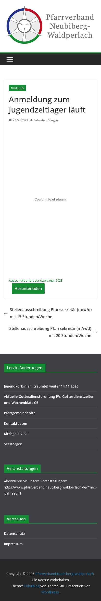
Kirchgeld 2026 (16, 433)
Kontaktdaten (15, 423)
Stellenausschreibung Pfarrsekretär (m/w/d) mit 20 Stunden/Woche (50, 332)
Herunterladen (28, 288)
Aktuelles (17, 88)
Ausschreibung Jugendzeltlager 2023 (36, 280)
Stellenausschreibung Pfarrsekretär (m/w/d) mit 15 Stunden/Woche (51, 313)
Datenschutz (14, 533)
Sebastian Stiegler (46, 120)
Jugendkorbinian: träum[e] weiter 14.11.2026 (41, 386)
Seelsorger (13, 444)
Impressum (13, 543)
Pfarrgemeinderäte (20, 413)
